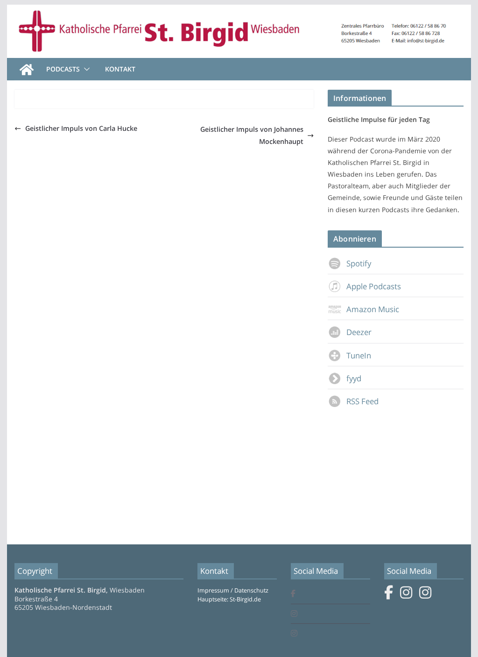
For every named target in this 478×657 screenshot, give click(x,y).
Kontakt (120, 68)
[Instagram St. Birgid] (294, 614)
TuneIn (358, 355)
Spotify (358, 263)
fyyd (353, 378)
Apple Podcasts (373, 286)
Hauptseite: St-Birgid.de (229, 599)
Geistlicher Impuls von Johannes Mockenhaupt (251, 135)
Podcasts (63, 68)
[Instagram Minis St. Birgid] (294, 634)
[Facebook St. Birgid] (293, 594)
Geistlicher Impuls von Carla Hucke (81, 128)
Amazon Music (372, 309)
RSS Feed (362, 401)
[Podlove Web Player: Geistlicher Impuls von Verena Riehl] (200, 103)
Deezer (359, 332)
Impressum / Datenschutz (232, 590)
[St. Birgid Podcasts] (239, 11)
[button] (85, 69)
